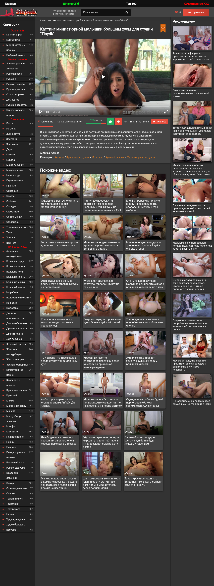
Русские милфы (15, 84)
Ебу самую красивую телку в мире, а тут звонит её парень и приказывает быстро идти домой (101, 442)
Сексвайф (12, 190)
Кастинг (59, 157)
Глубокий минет (15, 55)
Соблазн (11, 201)
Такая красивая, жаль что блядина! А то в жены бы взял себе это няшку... (143, 481)
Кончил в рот (14, 34)
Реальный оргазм (16, 462)
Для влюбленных (16, 323)
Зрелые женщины (17, 364)
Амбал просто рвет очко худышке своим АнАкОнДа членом (58, 402)
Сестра (10, 196)
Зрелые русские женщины (15, 66)
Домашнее (12, 99)
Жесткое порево (16, 359)
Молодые (97, 157)
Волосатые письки (17, 297)
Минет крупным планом (15, 47)
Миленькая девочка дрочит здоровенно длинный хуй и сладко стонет (143, 245)
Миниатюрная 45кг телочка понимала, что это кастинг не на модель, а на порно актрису (103, 402)
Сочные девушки (16, 488)
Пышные (11, 447)
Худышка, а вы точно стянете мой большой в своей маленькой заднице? (59, 204)
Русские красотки (16, 104)
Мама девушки (15, 164)
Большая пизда (15, 266)
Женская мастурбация (14, 352)
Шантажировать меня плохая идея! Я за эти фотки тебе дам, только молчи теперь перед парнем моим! (101, 483)
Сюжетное (12, 211)
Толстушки (12, 503)
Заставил (12, 139)
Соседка (11, 206)
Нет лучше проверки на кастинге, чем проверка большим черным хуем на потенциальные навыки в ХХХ (102, 205)
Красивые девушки (77, 157)
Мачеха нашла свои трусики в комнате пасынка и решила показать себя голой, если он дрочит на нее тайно (59, 483)
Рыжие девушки (16, 467)
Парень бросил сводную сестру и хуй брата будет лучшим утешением (140, 440)
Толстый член (14, 498)
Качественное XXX (196, 3)
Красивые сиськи (16, 390)
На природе (13, 175)
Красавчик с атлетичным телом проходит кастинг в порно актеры (57, 322)
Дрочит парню (14, 333)
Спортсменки (14, 216)
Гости (9, 123)
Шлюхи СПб (71, 3)
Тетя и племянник (17, 227)
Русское (11, 78)
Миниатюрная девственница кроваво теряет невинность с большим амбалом (102, 245)
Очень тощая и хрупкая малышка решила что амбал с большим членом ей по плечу (145, 284)
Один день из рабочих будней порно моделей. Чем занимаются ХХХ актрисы (145, 402)
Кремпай (11, 395)
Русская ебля (14, 73)
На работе (12, 292)
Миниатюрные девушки (141, 157)
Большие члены (15, 276)
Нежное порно (15, 436)
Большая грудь (15, 261)
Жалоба (161, 121)
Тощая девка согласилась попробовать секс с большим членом (144, 322)
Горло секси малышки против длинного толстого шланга (59, 244)
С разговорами (15, 94)
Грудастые (12, 307)
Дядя (9, 149)
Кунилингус (13, 39)
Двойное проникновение (15, 316)
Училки (10, 237)
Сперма (10, 493)
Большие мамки (16, 282)
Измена (11, 128)
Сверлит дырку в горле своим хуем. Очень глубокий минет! (102, 321)
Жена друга (13, 133)
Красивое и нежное (13, 383)
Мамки (10, 400)
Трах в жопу (13, 509)
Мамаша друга (14, 170)
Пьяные (11, 185)
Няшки (10, 441)
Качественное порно (14, 372)
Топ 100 (131, 3)
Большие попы (15, 271)
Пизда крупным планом (15, 455)
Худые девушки (15, 519)
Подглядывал (14, 180)
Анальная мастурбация (14, 254)
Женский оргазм (16, 344)
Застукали (12, 144)
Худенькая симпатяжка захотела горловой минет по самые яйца (101, 284)
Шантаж (11, 242)
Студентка (12, 221)
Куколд (10, 159)
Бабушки (11, 529)
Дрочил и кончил (16, 328)
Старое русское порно (15, 113)
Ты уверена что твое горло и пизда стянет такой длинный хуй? (59, 361)
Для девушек (14, 338)
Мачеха (10, 411)
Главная (10, 3)
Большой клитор (16, 287)
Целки (10, 514)
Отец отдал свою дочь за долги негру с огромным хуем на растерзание (59, 284)
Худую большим (115, 157)
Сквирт (10, 483)
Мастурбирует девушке (14, 419)
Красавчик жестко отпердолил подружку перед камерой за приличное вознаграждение (101, 362)
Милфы (10, 426)
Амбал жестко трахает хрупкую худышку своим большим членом (141, 361)
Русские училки (15, 89)
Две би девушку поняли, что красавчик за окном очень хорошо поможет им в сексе (58, 440)
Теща (9, 232)
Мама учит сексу (16, 405)
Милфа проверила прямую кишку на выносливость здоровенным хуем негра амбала (143, 205)
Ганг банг (11, 302)
